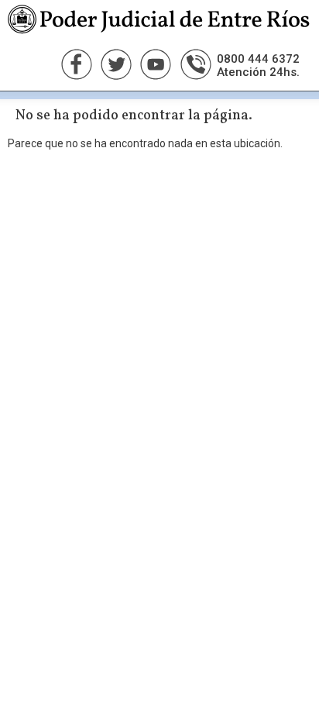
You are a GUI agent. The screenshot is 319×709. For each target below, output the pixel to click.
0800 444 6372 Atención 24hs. (258, 65)
